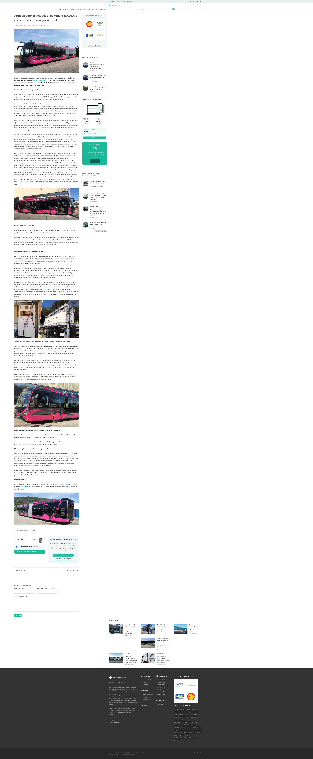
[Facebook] (187, 1)
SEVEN (199, 732)
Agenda (112, 1)
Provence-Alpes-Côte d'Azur (27, 530)
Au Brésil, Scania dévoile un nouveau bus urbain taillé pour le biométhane (98, 87)
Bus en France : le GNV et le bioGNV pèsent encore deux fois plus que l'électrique (131, 629)
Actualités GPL (146, 682)
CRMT (181, 717)
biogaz (26, 486)
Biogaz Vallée (177, 712)
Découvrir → (95, 137)
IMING (183, 727)
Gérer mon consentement (127, 754)
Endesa (186, 717)
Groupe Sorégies (191, 724)
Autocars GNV (161, 691)
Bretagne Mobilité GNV (192, 712)
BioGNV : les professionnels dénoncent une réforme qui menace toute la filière (163, 658)
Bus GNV (159, 689)
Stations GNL (146, 697)
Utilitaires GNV (161, 682)
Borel (184, 712)
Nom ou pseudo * (19, 588)
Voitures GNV (161, 680)
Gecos (176, 724)
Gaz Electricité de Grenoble (181, 722)
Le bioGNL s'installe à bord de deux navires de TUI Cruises (98, 77)
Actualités (65, 9)
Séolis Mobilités (192, 732)
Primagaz (191, 730)
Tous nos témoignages (100, 231)
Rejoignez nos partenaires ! (63, 560)
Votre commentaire (20, 596)
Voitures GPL (160, 704)
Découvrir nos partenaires (63, 555)
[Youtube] (197, 1)
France (17, 530)
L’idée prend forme (196, 727)
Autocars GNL (161, 694)
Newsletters (130, 1)
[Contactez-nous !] (200, 1)
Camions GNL (161, 687)
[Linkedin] (193, 1)
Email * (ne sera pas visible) (46, 588)
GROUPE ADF (182, 724)
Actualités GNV (147, 680)
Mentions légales (113, 754)
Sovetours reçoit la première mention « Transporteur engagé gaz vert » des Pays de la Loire (163, 643)
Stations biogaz (147, 699)
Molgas (176, 730)
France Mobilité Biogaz (180, 719)
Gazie (196, 722)
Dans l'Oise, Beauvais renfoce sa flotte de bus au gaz (163, 627)
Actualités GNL (146, 684)
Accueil (59, 9)
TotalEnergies (192, 737)
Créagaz (176, 717)
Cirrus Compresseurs (191, 714)
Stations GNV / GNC (148, 694)
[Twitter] (190, 1)
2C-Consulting (178, 709)
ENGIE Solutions (194, 717)
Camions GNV (161, 684)
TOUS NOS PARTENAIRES (95, 45)
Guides (123, 1)
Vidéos (117, 1)
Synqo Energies (178, 735)
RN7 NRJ (176, 732)
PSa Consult (198, 730)
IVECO (187, 727)
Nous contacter (115, 722)
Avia (193, 709)
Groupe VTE (177, 727)
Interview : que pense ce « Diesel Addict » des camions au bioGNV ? (98, 224)
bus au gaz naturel (39, 80)
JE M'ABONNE (94, 161)
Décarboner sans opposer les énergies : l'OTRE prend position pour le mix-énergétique (131, 658)
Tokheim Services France (180, 737)
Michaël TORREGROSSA (32, 25)
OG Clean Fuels (183, 730)
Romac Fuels (183, 732)
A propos (113, 720)
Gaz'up (191, 722)
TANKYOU (186, 735)
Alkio (184, 709)
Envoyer (18, 615)
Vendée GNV (177, 740)
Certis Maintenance (179, 714)
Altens (188, 709)
